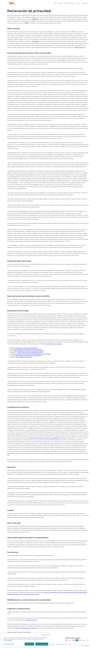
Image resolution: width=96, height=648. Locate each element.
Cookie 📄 (10, 640)
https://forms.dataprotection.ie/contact (26, 628)
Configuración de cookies (8, 644)
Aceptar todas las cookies (41, 644)
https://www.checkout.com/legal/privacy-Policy (30, 352)
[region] (25, 640)
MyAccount (85, 3)
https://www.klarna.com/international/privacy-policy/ (28, 349)
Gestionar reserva (69, 3)
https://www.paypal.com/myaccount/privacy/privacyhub (29, 351)
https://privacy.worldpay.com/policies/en (26, 348)
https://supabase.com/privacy (24, 357)
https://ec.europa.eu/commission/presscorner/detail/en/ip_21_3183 (47, 438)
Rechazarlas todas (29, 644)
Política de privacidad (61, 644)
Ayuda (78, 3)
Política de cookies (50, 644)
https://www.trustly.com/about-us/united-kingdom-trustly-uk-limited (32, 354)
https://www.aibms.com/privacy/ (53, 344)
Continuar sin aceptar (45, 634)
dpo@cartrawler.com (79, 47)
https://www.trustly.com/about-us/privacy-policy (29, 355)
